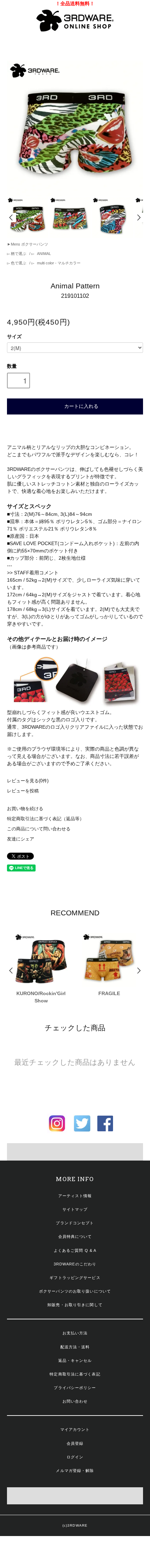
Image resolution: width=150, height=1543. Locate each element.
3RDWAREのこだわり (75, 1264)
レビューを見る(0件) (27, 780)
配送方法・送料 (75, 1347)
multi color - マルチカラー (58, 263)
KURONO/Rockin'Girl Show (41, 997)
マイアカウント (75, 1429)
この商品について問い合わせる (38, 829)
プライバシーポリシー (75, 1388)
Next (138, 217)
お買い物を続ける (25, 808)
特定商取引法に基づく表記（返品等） (45, 818)
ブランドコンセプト (75, 1223)
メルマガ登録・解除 (75, 1470)
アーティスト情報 (75, 1196)
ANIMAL (43, 253)
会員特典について (75, 1236)
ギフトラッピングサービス (75, 1278)
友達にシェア (20, 839)
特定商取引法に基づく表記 (75, 1374)
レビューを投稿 (23, 791)
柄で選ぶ (18, 253)
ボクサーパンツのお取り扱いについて (75, 1291)
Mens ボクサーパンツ (29, 244)
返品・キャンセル (75, 1360)
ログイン (75, 1457)
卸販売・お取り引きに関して (75, 1305)
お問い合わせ (75, 1401)
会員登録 (75, 1443)
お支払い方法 (75, 1333)
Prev (11, 217)
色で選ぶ (18, 263)
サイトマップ (75, 1209)
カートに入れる (81, 405)
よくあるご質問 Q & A (75, 1250)
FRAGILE (109, 993)
